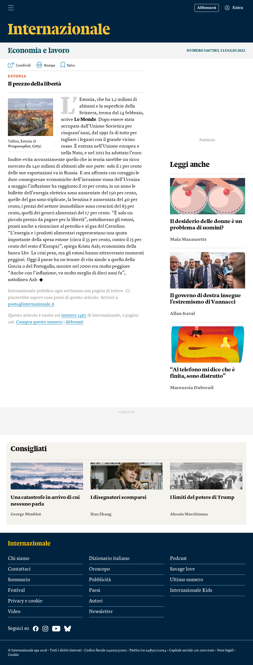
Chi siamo (18, 558)
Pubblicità (100, 579)
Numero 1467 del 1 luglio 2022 (216, 50)
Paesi (94, 590)
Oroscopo (99, 569)
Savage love (182, 569)
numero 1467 (73, 315)
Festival (16, 590)
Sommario (19, 579)
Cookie (13, 655)
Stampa (49, 65)
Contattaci (19, 569)
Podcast (178, 558)
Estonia (17, 76)
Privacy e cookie (25, 601)
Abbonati (74, 322)
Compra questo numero (39, 322)
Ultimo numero (186, 579)
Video (14, 611)
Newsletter (101, 611)
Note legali (225, 650)
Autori (96, 601)
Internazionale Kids (191, 590)
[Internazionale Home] (31, 543)
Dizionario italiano (109, 558)
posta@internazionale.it (31, 304)
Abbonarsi (206, 8)
